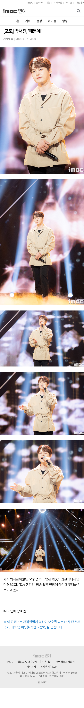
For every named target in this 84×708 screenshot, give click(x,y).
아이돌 (52, 21)
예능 (48, 3)
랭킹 (65, 21)
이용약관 (46, 662)
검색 (79, 11)
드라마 (39, 3)
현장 (39, 21)
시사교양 (58, 3)
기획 (28, 21)
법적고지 (31, 666)
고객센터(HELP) (48, 666)
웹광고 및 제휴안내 (28, 662)
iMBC (30, 3)
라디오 (68, 3)
